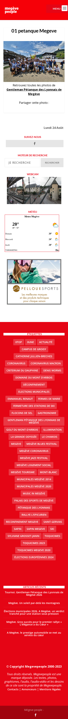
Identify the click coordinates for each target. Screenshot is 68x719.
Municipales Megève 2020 (34, 486)
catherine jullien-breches (34, 356)
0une (30, 342)
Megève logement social (34, 465)
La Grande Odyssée (24, 436)
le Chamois (49, 436)
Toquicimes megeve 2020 (33, 550)
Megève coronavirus (33, 451)
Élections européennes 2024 (33, 557)
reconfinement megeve (22, 521)
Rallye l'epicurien (34, 514)
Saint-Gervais (53, 521)
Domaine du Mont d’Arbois (33, 377)
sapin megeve (36, 529)
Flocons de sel (22, 413)
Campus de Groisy (34, 349)
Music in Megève (34, 493)
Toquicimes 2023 (34, 543)
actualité (45, 342)
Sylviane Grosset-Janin (23, 536)
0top (18, 342)
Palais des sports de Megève (33, 500)
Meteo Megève (31, 216)
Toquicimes (52, 536)
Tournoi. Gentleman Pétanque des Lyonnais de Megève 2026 (34, 594)
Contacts (12, 689)
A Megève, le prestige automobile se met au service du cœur (34, 634)
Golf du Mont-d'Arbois (22, 429)
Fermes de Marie (49, 398)
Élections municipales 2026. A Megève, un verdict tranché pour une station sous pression (34, 612)
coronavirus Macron (46, 363)
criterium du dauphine (22, 370)
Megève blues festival (41, 444)
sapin (17, 529)
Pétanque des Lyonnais (34, 507)
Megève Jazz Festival (34, 458)
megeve (16, 444)
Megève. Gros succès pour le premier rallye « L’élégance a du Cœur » (34, 623)
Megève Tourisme (23, 472)
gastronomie (47, 413)
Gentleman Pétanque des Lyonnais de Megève (34, 421)
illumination (52, 429)
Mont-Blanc (48, 472)
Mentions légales (50, 689)
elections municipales (34, 391)
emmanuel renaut (20, 398)
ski (52, 529)
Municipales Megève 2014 (34, 479)
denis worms (52, 370)
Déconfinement (34, 384)
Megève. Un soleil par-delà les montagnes (34, 603)
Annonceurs (29, 689)
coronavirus (16, 363)
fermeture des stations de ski (34, 406)
